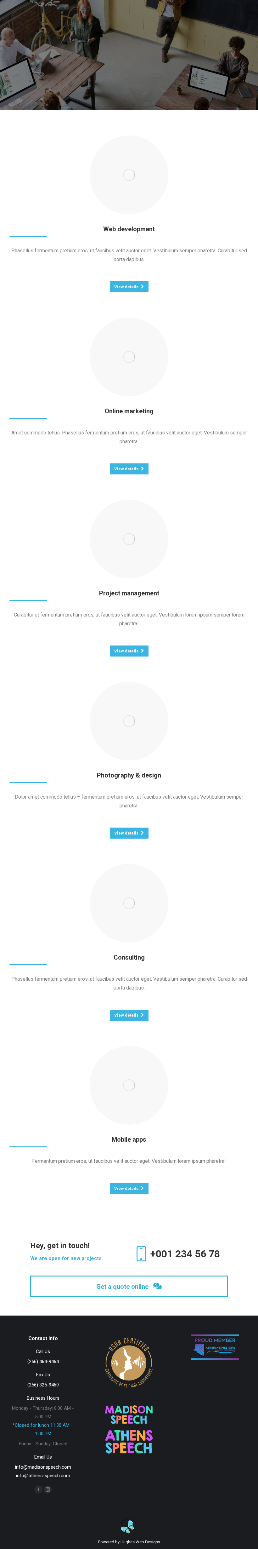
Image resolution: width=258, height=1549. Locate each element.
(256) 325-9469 (43, 1385)
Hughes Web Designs (140, 1542)
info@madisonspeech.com (43, 1467)
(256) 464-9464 (43, 1361)
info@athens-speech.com (43, 1475)
